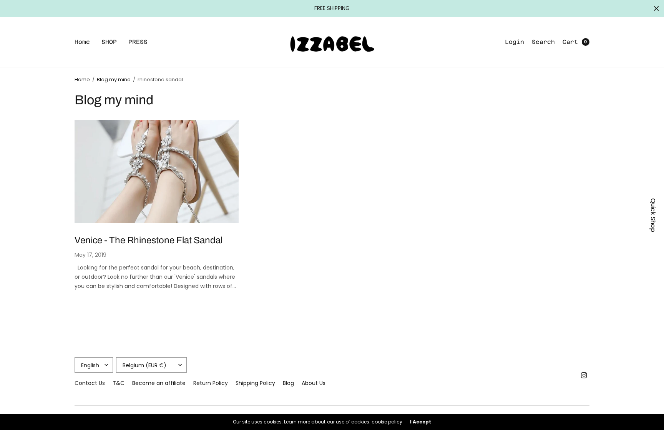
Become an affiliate (159, 383)
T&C (118, 383)
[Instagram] (584, 375)
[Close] (656, 8)
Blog (288, 383)
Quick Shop (653, 215)
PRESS (138, 41)
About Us (313, 383)
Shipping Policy (255, 383)
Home (82, 41)
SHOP (109, 41)
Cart (570, 41)
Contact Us (90, 383)
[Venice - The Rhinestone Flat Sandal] (157, 171)
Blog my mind (114, 79)
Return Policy (210, 383)
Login (514, 41)
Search (543, 41)
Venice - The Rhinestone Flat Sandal (148, 240)
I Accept (420, 422)
